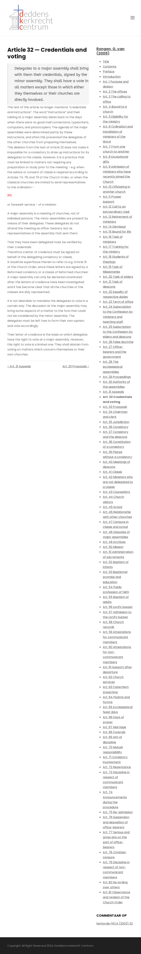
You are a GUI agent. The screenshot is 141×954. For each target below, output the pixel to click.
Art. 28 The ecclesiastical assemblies (112, 367)
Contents (109, 66)
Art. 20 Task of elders (118, 277)
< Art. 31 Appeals (19, 366)
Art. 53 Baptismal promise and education (115, 577)
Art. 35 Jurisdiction (116, 422)
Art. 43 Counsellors (116, 492)
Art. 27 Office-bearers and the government (114, 352)
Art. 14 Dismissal (114, 227)
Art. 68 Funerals (114, 732)
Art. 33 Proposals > (75, 366)
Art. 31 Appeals (113, 392)
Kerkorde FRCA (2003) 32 (114, 923)
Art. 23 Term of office (118, 302)
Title (106, 61)
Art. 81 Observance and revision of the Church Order (116, 897)
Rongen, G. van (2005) (110, 51)
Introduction (112, 77)
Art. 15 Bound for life (117, 232)
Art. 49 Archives (114, 542)
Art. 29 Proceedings (117, 377)
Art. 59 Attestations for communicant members (117, 637)
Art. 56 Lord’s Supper (118, 607)
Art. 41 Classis (112, 472)
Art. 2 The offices (115, 91)
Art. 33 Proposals (115, 407)
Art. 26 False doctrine (118, 342)
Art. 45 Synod (112, 507)
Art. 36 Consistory (115, 427)
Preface (108, 71)
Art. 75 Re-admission (118, 812)
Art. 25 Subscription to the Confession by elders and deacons (118, 332)
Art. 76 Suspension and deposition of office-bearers (116, 822)
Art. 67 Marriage (114, 727)
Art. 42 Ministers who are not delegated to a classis (118, 482)
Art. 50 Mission (113, 547)
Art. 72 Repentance (117, 767)
